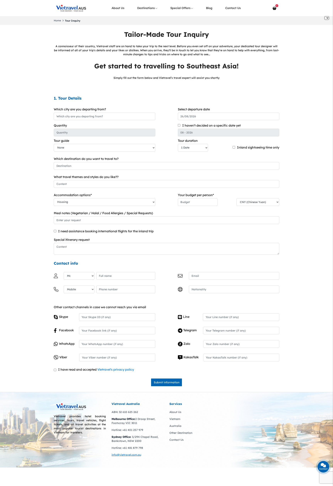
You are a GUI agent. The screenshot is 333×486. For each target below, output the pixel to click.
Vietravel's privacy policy (115, 369)
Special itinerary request (72, 240)
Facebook (66, 330)
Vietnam (174, 419)
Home (57, 20)
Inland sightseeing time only (258, 147)
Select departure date (194, 109)
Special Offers (180, 8)
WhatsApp (67, 344)
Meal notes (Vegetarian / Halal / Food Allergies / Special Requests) (103, 213)
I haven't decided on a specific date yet (211, 125)
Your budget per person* (196, 195)
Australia (175, 426)
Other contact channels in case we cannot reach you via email (100, 307)
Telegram (190, 330)
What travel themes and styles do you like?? (86, 177)
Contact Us (233, 8)
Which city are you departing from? (80, 109)
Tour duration (188, 141)
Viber (63, 357)
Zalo (186, 344)
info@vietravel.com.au (126, 455)
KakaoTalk (191, 357)
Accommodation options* (73, 195)
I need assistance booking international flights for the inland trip (106, 231)
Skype (63, 317)
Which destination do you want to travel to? (86, 159)
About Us (118, 8)
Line (186, 317)
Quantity (60, 125)
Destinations (146, 8)
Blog (209, 8)
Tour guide (61, 141)
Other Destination (180, 433)
